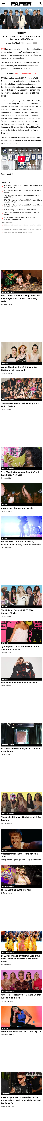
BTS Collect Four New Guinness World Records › (18, 232)
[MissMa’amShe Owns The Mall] (21, 875)
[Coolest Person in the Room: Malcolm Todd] (21, 839)
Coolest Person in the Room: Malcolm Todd (19, 855)
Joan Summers (8, 823)
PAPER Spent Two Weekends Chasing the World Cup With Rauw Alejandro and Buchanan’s (21, 1100)
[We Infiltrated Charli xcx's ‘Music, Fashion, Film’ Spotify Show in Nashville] (21, 526)
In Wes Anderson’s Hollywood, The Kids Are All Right (20, 749)
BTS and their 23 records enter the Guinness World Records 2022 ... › (22, 225)
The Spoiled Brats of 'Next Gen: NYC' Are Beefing (21, 818)
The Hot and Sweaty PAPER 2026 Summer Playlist (17, 611)
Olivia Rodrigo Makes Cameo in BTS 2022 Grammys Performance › (19, 218)
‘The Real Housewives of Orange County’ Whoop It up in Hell (21, 996)
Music (4, 505)
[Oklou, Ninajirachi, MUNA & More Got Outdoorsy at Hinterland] (21, 352)
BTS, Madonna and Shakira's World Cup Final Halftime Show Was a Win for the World (20, 959)
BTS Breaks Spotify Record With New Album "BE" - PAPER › (22, 191)
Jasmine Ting (13, 43)
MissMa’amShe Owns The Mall (16, 890)
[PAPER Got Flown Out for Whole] (21, 493)
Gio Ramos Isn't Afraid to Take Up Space (21, 1031)
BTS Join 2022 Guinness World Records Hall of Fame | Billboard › (22, 229)
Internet (5, 679)
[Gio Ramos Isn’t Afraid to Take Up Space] (21, 1016)
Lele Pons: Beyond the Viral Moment (19, 682)
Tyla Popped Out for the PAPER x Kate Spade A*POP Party (20, 647)
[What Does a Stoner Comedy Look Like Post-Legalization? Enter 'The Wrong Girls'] (21, 280)
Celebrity (21, 33)
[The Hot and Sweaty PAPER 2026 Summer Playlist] (21, 595)
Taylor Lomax (7, 305)
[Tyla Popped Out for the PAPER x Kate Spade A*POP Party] (21, 631)
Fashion (5, 643)
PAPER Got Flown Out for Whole (17, 508)
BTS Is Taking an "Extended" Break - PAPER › (20, 210)
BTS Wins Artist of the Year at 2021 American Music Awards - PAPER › (23, 201)
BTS (3, 49)
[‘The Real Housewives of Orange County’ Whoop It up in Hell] (21, 980)
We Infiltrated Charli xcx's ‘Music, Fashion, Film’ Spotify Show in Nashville (21, 543)
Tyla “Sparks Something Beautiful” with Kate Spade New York (20, 473)
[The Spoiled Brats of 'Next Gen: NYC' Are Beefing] (21, 802)
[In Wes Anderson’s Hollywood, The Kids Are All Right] (21, 733)
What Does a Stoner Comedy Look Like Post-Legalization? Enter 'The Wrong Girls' (20, 298)
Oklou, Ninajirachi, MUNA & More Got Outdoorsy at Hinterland (19, 368)
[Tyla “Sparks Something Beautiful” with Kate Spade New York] (21, 457)
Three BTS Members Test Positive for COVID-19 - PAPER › (22, 213)
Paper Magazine (8, 1106)
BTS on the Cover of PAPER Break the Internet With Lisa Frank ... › (23, 186)
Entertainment (8, 292)
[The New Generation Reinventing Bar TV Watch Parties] (21, 388)
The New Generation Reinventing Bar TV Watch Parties (21, 404)
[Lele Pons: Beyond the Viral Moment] (21, 667)
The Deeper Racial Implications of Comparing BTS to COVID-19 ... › (22, 196)
